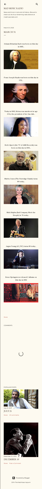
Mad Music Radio (13, 8)
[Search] (36, 3)
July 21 (8, 411)
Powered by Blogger (23, 478)
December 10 (11, 459)
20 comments (14, 415)
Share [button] (6, 317)
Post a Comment (15, 463)
